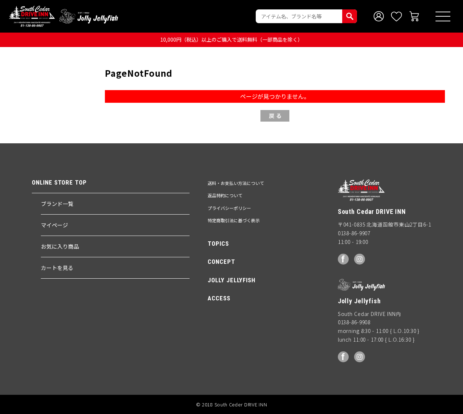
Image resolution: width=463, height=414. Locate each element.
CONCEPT (221, 261)
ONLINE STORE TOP (59, 182)
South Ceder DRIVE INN (32, 16)
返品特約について (225, 195)
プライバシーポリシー (229, 208)
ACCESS (219, 298)
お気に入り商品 (60, 246)
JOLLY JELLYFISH (231, 280)
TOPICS (218, 243)
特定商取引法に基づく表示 (234, 220)
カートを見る (57, 267)
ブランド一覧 (57, 203)
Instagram (359, 259)
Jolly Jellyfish (88, 16)
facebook (343, 259)
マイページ (54, 225)
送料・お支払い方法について (236, 183)
